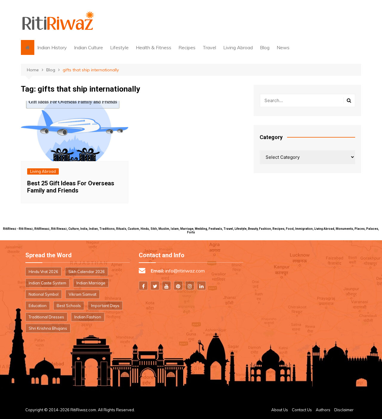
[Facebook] (143, 285)
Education (38, 305)
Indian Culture (88, 47)
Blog (264, 47)
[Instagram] (189, 285)
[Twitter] (154, 285)
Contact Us (302, 409)
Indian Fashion (87, 317)
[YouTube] (166, 285)
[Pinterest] (178, 285)
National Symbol (43, 294)
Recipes (186, 47)
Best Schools (69, 305)
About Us (279, 409)
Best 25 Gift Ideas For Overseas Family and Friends (70, 187)
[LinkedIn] (201, 285)
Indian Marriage (90, 283)
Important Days (105, 305)
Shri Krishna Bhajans (48, 328)
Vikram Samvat (82, 294)
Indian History (52, 47)
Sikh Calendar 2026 (86, 271)
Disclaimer (344, 409)
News (283, 47)
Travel (209, 47)
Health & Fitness (153, 47)
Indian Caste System (47, 283)
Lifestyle (119, 47)
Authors (323, 409)
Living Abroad (238, 47)
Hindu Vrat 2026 (43, 271)
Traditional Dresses (46, 317)
